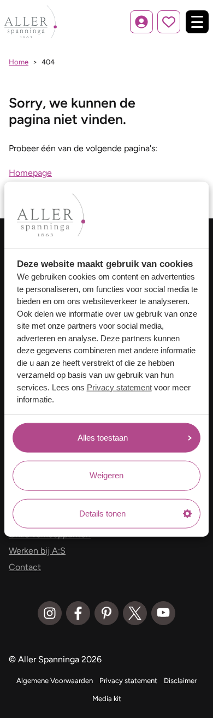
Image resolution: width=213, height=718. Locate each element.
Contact (25, 567)
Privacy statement (119, 386)
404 (48, 62)
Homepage (30, 173)
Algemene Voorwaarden (54, 681)
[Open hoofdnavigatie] (197, 21)
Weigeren (106, 475)
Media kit (106, 699)
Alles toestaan (103, 437)
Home (18, 62)
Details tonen (102, 513)
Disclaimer (180, 681)
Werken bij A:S (37, 550)
